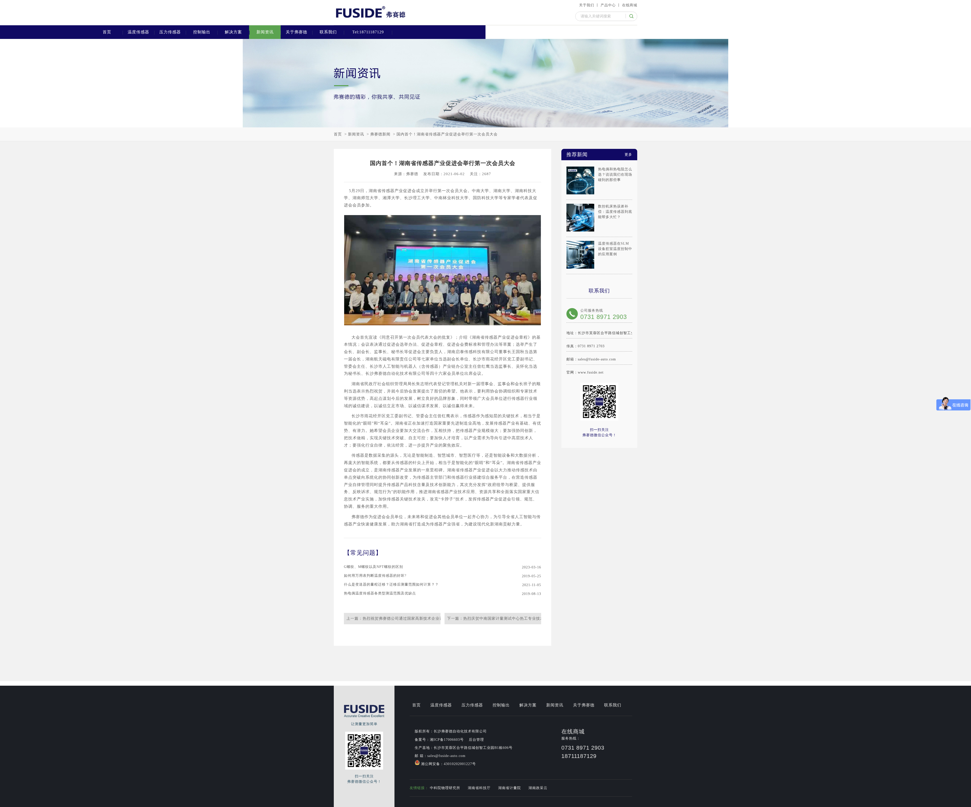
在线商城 (629, 5)
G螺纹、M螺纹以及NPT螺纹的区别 (373, 567)
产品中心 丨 (611, 5)
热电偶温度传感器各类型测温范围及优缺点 (380, 593)
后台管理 (476, 740)
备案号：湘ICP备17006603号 (439, 740)
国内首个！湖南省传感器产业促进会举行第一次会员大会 (447, 134)
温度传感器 (138, 32)
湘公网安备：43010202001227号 (448, 764)
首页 (107, 32)
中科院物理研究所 (445, 788)
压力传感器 (170, 32)
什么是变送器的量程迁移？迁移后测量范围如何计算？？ (391, 585)
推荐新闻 (599, 154)
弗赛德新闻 (380, 134)
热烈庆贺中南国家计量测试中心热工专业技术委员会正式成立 (517, 618)
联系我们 (328, 32)
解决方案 (233, 32)
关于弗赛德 (296, 32)
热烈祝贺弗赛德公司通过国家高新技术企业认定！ (407, 618)
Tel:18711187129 (368, 32)
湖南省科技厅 (479, 788)
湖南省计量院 (509, 788)
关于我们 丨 (589, 5)
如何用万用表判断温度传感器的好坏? (375, 576)
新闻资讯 (265, 32)
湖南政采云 (537, 788)
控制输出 (201, 32)
